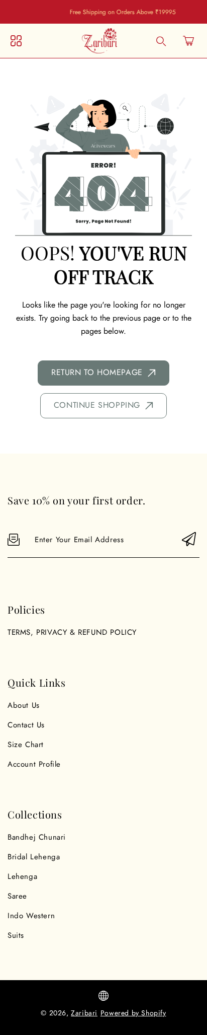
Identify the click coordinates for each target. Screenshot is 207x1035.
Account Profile (34, 764)
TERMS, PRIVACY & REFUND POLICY (72, 632)
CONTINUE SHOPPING (97, 405)
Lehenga (22, 876)
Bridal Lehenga (34, 856)
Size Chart (26, 744)
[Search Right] (161, 41)
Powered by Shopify (133, 1013)
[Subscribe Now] (188, 540)
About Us (24, 705)
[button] (188, 40)
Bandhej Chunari (37, 837)
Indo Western (31, 915)
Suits (16, 935)
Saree (17, 896)
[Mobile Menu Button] (16, 41)
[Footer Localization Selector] (103, 995)
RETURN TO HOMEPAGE (97, 372)
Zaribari (84, 1013)
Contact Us (26, 724)
